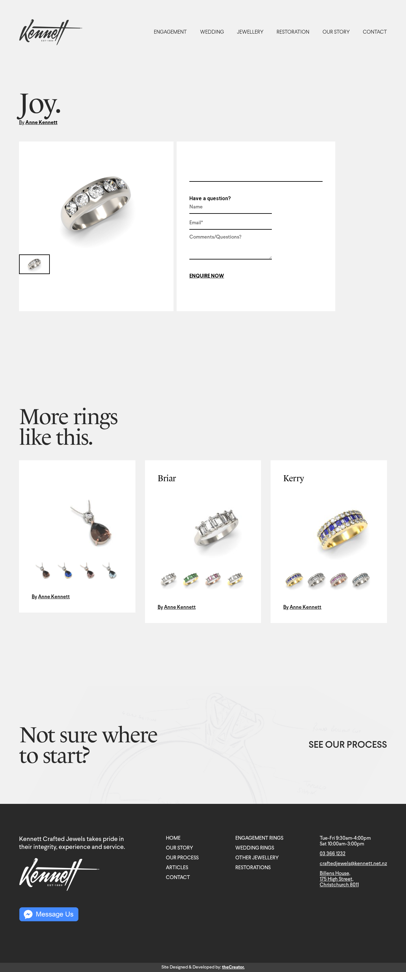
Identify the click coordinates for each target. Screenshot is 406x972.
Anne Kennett (41, 122)
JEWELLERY (250, 32)
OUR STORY (336, 32)
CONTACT (375, 32)
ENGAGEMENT (170, 32)
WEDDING (212, 32)
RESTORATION (293, 32)
